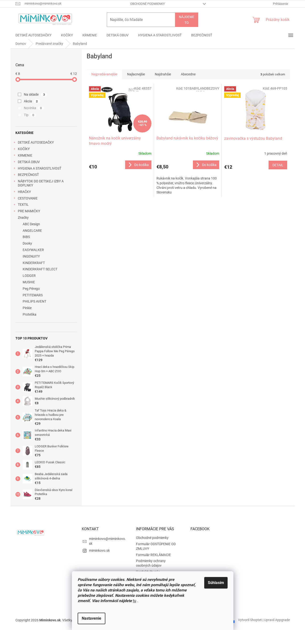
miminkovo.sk (99, 550)
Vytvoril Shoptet (250, 620)
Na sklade (34, 94)
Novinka (33, 108)
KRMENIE (25, 155)
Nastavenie (91, 618)
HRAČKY (24, 192)
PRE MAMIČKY (29, 211)
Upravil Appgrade (277, 620)
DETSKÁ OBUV (29, 162)
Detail (277, 165)
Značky (23, 217)
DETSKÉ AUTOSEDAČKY (36, 142)
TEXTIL (23, 204)
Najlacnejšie (136, 74)
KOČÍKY (24, 149)
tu (134, 600)
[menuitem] (33, 35)
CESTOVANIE (28, 198)
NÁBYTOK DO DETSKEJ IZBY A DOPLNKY (41, 183)
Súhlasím (216, 582)
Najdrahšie (163, 74)
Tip (29, 115)
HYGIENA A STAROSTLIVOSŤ (39, 168)
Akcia (31, 101)
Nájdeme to (186, 20)
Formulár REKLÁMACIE (153, 555)
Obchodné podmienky (147, 4)
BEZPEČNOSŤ (28, 175)
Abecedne (188, 74)
